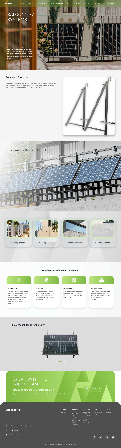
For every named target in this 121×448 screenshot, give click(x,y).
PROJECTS (69, 3)
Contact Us (108, 412)
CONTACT (97, 3)
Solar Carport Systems (86, 423)
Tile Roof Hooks (75, 424)
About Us (63, 412)
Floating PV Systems (85, 419)
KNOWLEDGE (87, 3)
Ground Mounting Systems (87, 413)
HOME (23, 3)
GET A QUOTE (92, 388)
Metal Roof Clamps (76, 420)
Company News (98, 412)
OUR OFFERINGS (42, 3)
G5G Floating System (75, 414)
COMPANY (31, 3)
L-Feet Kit (74, 422)
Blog (96, 414)
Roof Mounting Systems (86, 416)
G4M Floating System (75, 418)
